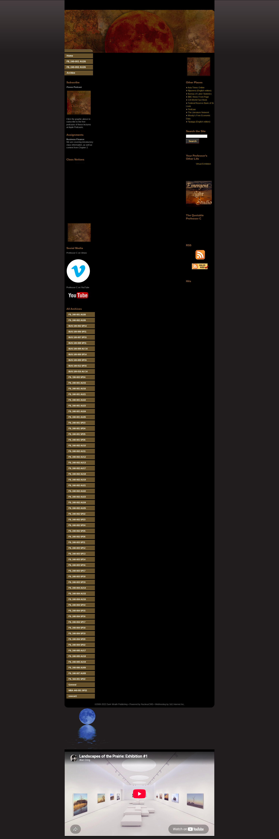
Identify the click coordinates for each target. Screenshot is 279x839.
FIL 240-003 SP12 (77, 548)
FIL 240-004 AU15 (77, 593)
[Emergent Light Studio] (199, 206)
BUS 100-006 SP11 (77, 331)
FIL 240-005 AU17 (77, 650)
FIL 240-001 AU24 (77, 411)
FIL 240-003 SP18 (77, 576)
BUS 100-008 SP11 (77, 343)
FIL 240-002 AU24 (77, 502)
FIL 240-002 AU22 (77, 491)
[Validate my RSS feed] (200, 268)
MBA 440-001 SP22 (78, 690)
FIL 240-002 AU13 (77, 462)
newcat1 (73, 696)
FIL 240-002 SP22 (77, 514)
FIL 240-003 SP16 (77, 565)
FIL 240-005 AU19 (77, 662)
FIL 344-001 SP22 (77, 679)
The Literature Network (198, 112)
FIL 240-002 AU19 (77, 480)
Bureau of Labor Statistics (200, 94)
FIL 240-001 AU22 (77, 400)
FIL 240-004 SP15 (77, 611)
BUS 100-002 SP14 (78, 326)
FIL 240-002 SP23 (77, 519)
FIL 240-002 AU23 (77, 497)
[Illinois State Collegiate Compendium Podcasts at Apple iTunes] (79, 114)
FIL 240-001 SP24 (77, 428)
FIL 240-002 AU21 (77, 485)
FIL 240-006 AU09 (77, 667)
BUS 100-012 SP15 (78, 366)
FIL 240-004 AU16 (77, 599)
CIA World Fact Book (197, 100)
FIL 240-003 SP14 (77, 559)
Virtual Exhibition (203, 164)
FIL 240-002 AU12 (77, 457)
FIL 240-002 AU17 (77, 468)
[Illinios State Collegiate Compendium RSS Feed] (200, 259)
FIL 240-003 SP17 (77, 571)
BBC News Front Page (198, 97)
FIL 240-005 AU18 (77, 656)
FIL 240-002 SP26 (77, 536)
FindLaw (192, 109)
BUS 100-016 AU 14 (78, 371)
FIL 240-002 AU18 (77, 474)
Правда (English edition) (199, 122)
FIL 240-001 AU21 (77, 394)
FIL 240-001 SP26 (77, 440)
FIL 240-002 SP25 (77, 531)
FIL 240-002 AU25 (77, 508)
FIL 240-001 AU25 (77, 417)
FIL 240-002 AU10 (77, 445)
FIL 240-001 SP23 (77, 423)
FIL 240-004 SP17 (77, 622)
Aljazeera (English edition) (199, 90)
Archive (71, 73)
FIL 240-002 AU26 (76, 67)
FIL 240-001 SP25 (77, 434)
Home (70, 55)
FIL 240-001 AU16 (77, 388)
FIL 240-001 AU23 (77, 406)
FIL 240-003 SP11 (77, 542)
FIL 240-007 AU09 (77, 673)
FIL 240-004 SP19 (77, 633)
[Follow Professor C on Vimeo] (78, 282)
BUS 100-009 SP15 (78, 360)
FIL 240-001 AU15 (77, 383)
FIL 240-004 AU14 (77, 588)
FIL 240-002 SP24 (77, 525)
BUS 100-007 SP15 (78, 337)
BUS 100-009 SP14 (78, 354)
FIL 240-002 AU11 (77, 451)
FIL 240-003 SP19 (77, 582)
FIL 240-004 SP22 (77, 645)
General (72, 685)
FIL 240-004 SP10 (77, 605)
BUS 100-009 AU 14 (78, 349)
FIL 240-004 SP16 (77, 616)
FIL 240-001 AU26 (76, 61)
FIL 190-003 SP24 (77, 377)
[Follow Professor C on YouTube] (78, 301)
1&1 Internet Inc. (176, 704)
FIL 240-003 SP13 (77, 554)
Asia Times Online (196, 87)
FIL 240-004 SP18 (77, 628)
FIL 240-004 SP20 (77, 639)
